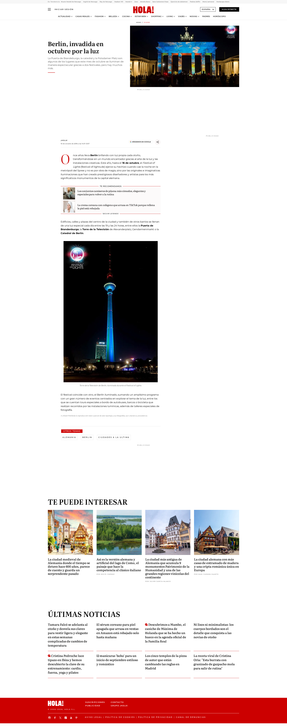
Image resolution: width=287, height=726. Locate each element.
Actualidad (64, 16)
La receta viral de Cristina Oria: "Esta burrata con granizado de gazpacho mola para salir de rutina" (214, 661)
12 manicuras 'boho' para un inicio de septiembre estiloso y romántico (117, 659)
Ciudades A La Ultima (113, 437)
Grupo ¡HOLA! (119, 706)
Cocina (126, 16)
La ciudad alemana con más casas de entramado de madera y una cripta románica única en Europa (216, 564)
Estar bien (140, 16)
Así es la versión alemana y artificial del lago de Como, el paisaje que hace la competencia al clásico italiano (119, 564)
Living (170, 16)
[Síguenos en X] (60, 718)
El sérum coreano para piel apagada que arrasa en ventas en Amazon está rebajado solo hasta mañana (117, 630)
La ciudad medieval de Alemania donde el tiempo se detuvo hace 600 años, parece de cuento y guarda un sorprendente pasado (69, 566)
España (206, 9)
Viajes (181, 16)
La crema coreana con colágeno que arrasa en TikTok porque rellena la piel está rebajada (116, 206)
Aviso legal (93, 717)
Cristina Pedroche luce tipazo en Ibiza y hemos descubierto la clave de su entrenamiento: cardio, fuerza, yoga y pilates (66, 664)
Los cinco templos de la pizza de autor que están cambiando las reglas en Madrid (166, 661)
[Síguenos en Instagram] (49, 718)
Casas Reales (82, 16)
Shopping (156, 16)
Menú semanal (208, 2)
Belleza (113, 16)
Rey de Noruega (106, 2)
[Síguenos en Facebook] (55, 718)
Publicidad (92, 706)
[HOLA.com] (143, 10)
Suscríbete (229, 9)
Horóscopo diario (222, 2)
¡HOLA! (64, 140)
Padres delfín (195, 2)
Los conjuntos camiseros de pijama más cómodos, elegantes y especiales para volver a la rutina (111, 192)
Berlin (87, 437)
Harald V (128, 2)
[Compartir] (157, 142)
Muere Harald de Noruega (71, 2)
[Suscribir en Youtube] (71, 718)
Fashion (99, 16)
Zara (136, 2)
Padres (206, 16)
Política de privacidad (155, 717)
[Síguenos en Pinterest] (76, 718)
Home (138, 22)
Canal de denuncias (191, 717)
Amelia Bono (145, 2)
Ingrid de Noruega (90, 2)
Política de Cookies (120, 717)
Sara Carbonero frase (160, 2)
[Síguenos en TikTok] (66, 718)
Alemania (69, 437)
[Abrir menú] (49, 9)
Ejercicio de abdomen (179, 2)
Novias (193, 16)
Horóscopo (219, 16)
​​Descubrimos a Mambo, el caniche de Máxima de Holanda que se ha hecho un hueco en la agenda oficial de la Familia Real (165, 632)
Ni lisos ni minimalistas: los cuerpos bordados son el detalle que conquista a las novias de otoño (213, 630)
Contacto (117, 702)
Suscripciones (95, 702)
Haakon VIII (118, 2)
